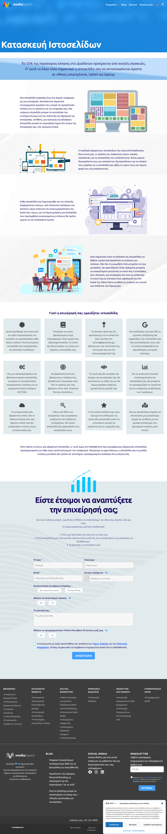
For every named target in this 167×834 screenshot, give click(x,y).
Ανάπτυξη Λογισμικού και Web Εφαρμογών (125, 701)
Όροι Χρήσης (127, 830)
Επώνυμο (89, 559)
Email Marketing (69, 708)
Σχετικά (133, 4)
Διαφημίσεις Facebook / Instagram (66, 731)
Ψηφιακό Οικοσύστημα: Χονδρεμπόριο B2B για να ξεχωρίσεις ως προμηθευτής (63, 763)
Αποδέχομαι (114, 825)
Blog (123, 4)
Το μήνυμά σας (41, 610)
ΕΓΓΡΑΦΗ (147, 788)
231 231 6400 (90, 820)
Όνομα (37, 559)
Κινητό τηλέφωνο (93, 572)
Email (36, 572)
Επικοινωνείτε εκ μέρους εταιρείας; (52, 585)
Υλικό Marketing (13, 716)
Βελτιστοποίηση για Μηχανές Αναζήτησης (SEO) (68, 701)
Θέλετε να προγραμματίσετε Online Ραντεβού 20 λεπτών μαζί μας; (68, 630)
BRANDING (9, 688)
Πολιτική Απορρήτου (138, 830)
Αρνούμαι (132, 825)
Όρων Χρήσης (100, 643)
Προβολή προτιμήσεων (153, 825)
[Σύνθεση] (162, 4)
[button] (162, 803)
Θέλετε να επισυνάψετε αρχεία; (50, 597)
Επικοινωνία (146, 4)
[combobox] (87, 578)
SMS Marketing (69, 738)
